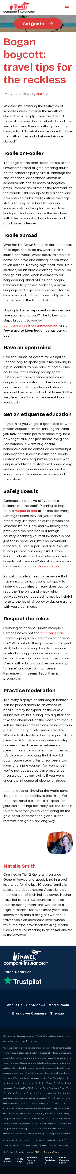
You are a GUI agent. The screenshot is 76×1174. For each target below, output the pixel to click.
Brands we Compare (29, 1013)
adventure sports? (44, 566)
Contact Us (35, 1004)
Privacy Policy (19, 1160)
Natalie (42, 93)
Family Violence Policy (64, 1160)
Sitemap (57, 1013)
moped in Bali (26, 510)
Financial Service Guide (32, 1160)
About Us (14, 1004)
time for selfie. (52, 632)
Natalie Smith (19, 866)
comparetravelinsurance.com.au (30, 325)
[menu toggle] (67, 7)
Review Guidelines (50, 1160)
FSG (37, 1152)
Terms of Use (51, 1152)
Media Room (59, 1004)
